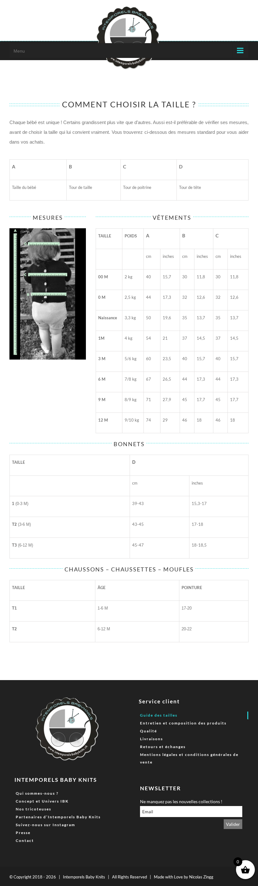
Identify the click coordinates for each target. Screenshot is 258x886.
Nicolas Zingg (201, 876)
